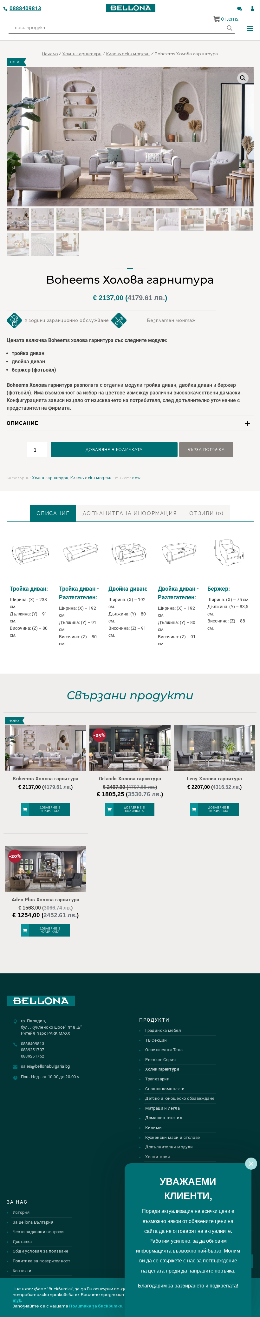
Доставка (22, 1241)
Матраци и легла (162, 1108)
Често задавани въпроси (38, 1231)
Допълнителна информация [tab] (129, 513)
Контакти (22, 1270)
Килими (153, 1127)
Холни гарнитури (81, 53)
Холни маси (157, 1156)
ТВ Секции (156, 1040)
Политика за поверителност (41, 1261)
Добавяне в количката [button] (50, 809)
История (21, 1212)
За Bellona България (33, 1222)
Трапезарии (157, 1079)
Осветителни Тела (164, 1049)
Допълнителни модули (169, 1147)
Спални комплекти (165, 1088)
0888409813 (25, 8)
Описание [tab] (53, 513)
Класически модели (128, 53)
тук (17, 1300)
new (136, 478)
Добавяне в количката (114, 449)
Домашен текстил (163, 1117)
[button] (243, 78)
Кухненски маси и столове (172, 1137)
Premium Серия (160, 1059)
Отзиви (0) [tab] (206, 513)
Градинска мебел (163, 1030)
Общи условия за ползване (40, 1251)
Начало (50, 53)
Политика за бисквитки (95, 1306)
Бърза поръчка (206, 449)
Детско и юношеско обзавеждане (179, 1098)
